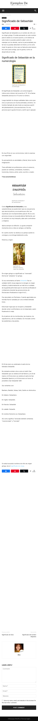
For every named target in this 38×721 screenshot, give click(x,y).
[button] (3, 10)
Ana (3, 24)
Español (9, 15)
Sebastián (23, 280)
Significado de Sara (8, 635)
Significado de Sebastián (17, 21)
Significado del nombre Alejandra (29, 635)
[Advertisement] (19, 132)
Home (3, 15)
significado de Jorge (17, 466)
